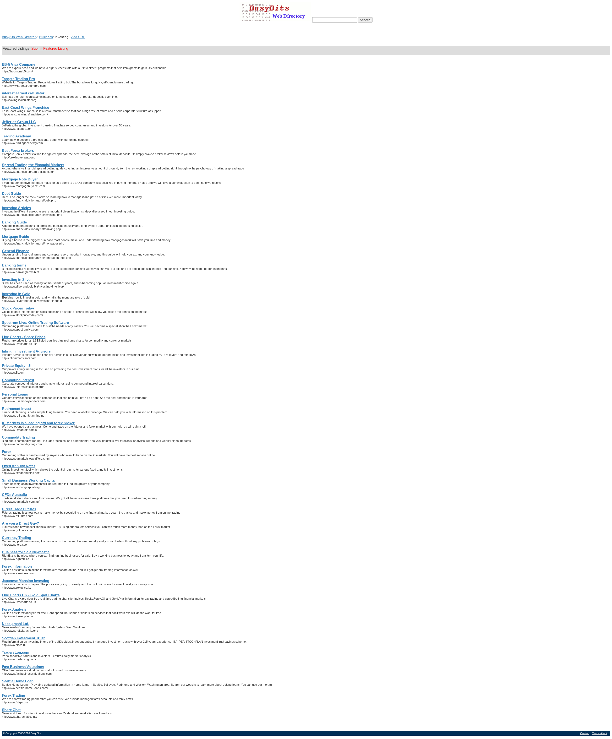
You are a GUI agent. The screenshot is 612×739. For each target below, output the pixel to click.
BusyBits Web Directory (19, 37)
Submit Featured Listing (49, 48)
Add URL (78, 37)
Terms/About (599, 733)
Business (46, 37)
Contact (584, 733)
